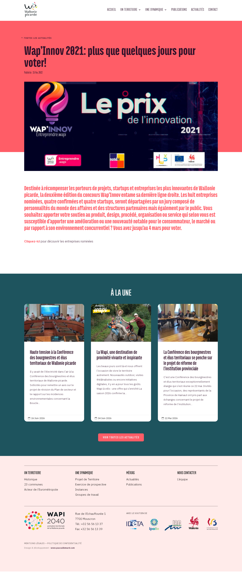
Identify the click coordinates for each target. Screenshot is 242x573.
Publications (179, 9)
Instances (81, 489)
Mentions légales (34, 543)
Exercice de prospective (90, 484)
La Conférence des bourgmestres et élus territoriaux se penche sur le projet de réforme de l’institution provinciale (188, 363)
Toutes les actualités (38, 37)
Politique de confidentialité (64, 543)
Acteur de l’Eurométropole (41, 489)
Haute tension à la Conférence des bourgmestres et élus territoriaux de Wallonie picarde (54, 363)
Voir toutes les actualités (121, 437)
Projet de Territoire (87, 479)
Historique (30, 479)
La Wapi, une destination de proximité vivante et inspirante (121, 363)
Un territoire (128, 9)
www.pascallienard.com (63, 548)
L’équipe (182, 479)
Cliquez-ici (32, 241)
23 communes (33, 484)
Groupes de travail (87, 494)
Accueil (111, 9)
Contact (213, 9)
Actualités (197, 9)
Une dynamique (154, 9)
